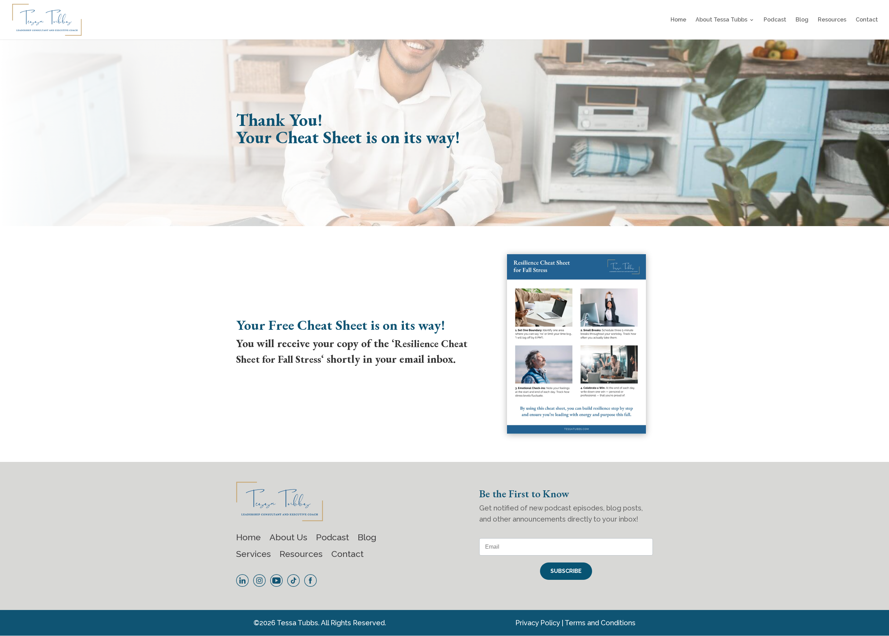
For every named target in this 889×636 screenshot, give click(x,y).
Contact (867, 20)
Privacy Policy (537, 623)
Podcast (775, 20)
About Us (288, 537)
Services (253, 554)
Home (678, 20)
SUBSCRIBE (566, 571)
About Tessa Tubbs (721, 20)
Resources (832, 20)
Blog (802, 20)
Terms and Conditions (600, 623)
